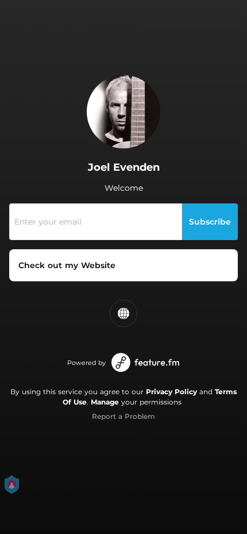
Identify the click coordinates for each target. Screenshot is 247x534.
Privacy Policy (171, 391)
